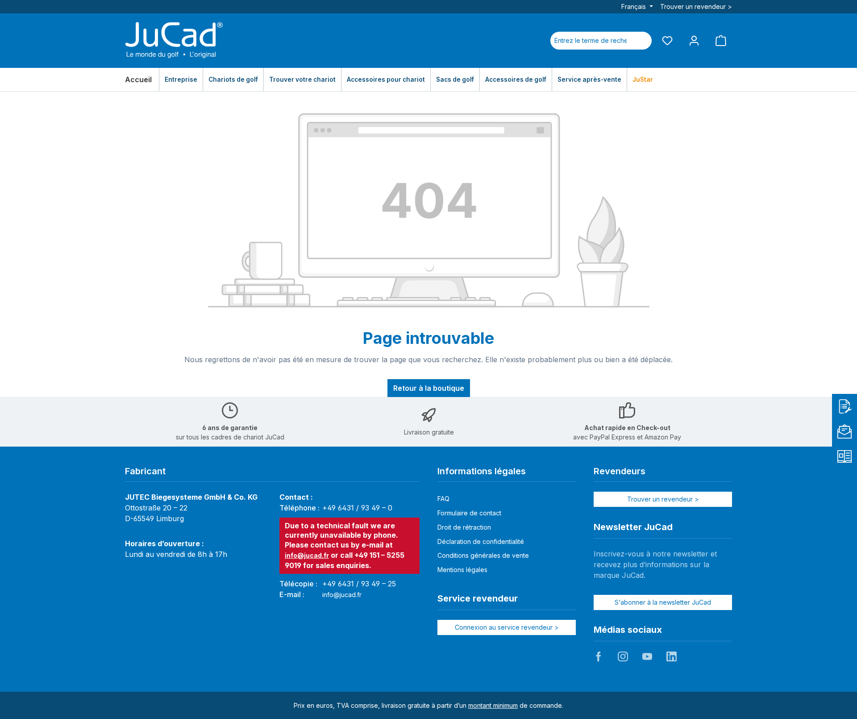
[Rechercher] (641, 41)
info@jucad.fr (307, 555)
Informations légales (481, 471)
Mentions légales (462, 569)
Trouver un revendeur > (696, 6)
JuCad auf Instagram (623, 656)
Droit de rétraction (464, 527)
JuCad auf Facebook (598, 656)
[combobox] (590, 41)
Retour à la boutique (428, 388)
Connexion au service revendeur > (507, 627)
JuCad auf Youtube (647, 656)
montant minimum (493, 705)
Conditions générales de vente (483, 555)
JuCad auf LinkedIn (671, 656)
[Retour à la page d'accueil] (174, 40)
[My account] (694, 40)
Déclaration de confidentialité (480, 541)
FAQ (443, 498)
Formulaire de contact (469, 513)
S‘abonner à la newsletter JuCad (663, 602)
